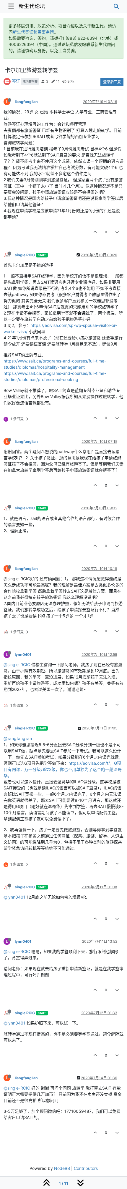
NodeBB (62, 1168)
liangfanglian (26, 101)
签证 (16, 81)
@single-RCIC (17, 664)
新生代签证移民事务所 (33, 31)
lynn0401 (23, 654)
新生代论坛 (32, 6)
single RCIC (25, 255)
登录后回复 (112, 82)
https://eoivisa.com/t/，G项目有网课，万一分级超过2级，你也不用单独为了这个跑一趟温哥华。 (63, 769)
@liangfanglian (18, 738)
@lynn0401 (14, 896)
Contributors (86, 1168)
